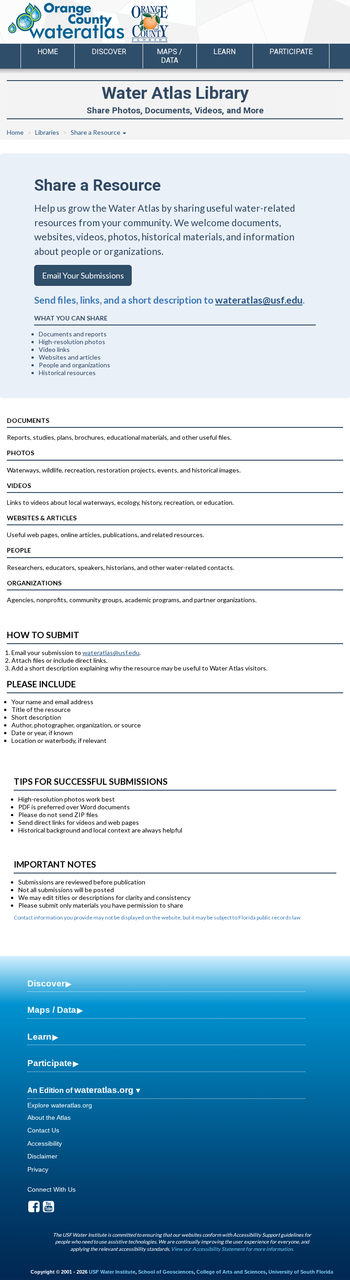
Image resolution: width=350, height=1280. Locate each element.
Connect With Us (51, 1189)
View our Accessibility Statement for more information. (232, 1249)
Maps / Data (51, 1010)
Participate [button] (291, 51)
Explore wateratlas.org (59, 1105)
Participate (49, 1063)
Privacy (37, 1169)
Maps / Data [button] (169, 56)
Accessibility (44, 1143)
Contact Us (43, 1130)
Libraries (47, 132)
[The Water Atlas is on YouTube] (48, 1209)
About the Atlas (49, 1117)
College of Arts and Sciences (231, 1272)
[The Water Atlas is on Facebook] (34, 1209)
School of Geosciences (166, 1272)
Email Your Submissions (83, 275)
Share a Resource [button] (96, 132)
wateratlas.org (104, 1090)
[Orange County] (184, 23)
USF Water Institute (112, 1272)
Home (47, 51)
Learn (39, 1036)
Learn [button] (224, 51)
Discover (46, 983)
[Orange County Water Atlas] (65, 20)
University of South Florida (300, 1272)
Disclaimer (42, 1156)
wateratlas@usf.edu (259, 299)
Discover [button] (109, 51)
